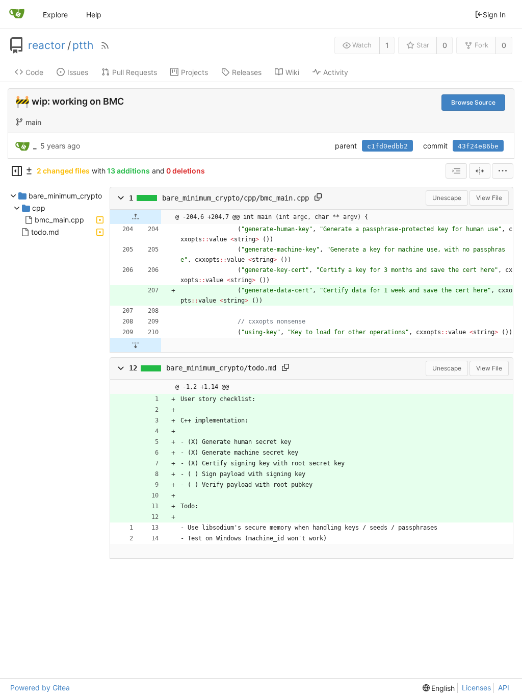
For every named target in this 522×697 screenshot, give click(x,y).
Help (93, 14)
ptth (82, 45)
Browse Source (473, 102)
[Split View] (479, 171)
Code (34, 72)
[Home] (16, 14)
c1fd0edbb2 (387, 146)
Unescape (446, 198)
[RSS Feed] (105, 45)
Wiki (292, 72)
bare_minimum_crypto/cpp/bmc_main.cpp (235, 198)
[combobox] (456, 171)
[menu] (502, 171)
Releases (247, 72)
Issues (77, 72)
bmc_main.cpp (59, 219)
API (503, 687)
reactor (46, 45)
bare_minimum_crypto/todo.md (221, 368)
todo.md (45, 232)
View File (489, 198)
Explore (55, 14)
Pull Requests (134, 72)
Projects (194, 72)
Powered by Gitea (40, 687)
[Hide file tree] (17, 171)
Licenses (476, 687)
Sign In (494, 14)
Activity (335, 72)
